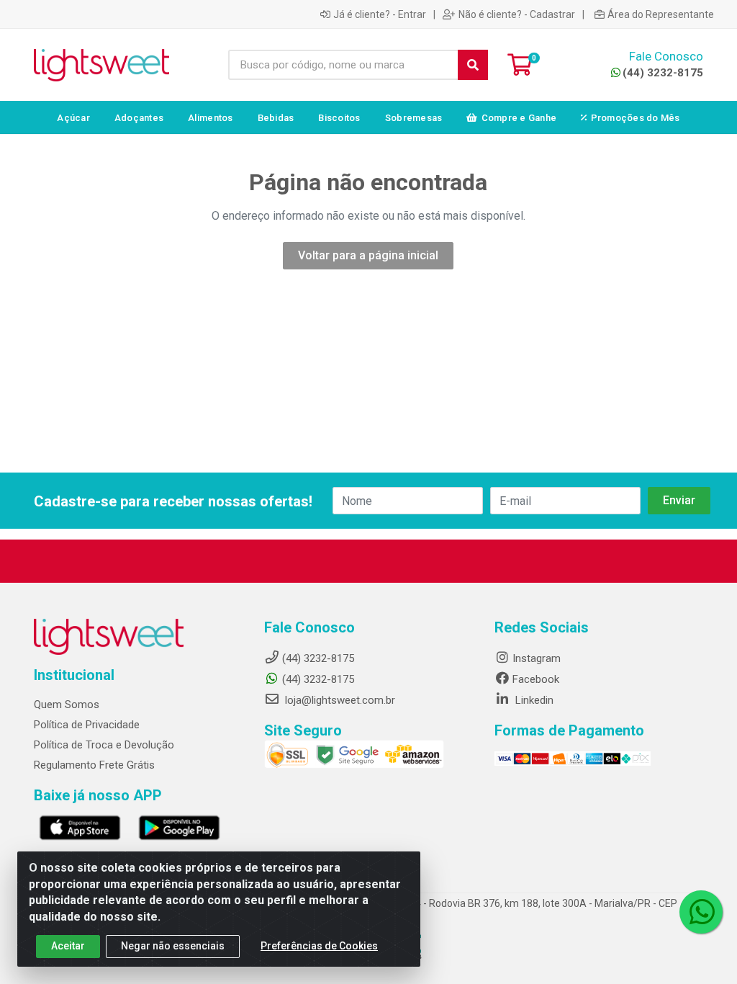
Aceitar (68, 946)
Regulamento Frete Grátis (94, 765)
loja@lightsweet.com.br (338, 700)
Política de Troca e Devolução (104, 744)
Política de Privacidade (87, 724)
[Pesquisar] (473, 65)
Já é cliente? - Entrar (379, 14)
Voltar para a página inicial (368, 255)
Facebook (535, 679)
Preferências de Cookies (319, 946)
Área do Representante (660, 14)
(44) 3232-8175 (663, 72)
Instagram (536, 658)
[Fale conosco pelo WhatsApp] (701, 912)
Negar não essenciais (173, 946)
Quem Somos (66, 704)
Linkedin (532, 700)
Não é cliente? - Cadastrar (516, 14)
